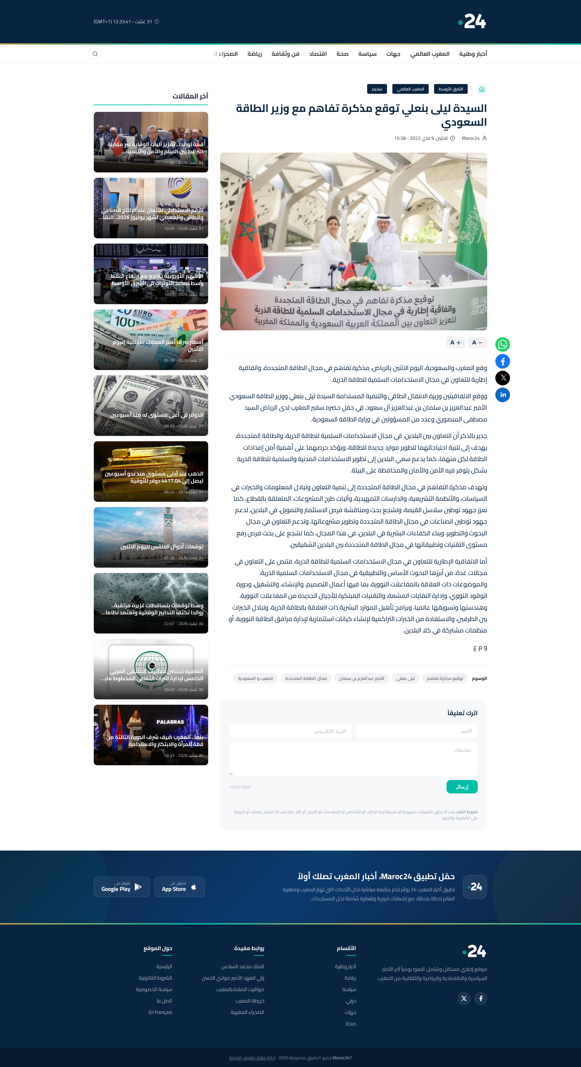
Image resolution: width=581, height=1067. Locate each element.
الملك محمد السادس (242, 966)
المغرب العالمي (430, 53)
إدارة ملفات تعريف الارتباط (252, 1058)
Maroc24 (471, 138)
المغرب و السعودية (255, 678)
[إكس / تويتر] (464, 998)
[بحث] (95, 53)
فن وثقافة (286, 53)
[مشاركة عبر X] (502, 378)
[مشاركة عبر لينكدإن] (502, 394)
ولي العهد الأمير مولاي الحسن (233, 978)
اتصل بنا (164, 1001)
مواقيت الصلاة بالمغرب (240, 989)
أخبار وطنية (473, 53)
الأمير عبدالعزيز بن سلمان (361, 678)
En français (160, 1012)
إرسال (462, 786)
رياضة (254, 53)
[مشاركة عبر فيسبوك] (502, 361)
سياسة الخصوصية (154, 989)
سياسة (367, 53)
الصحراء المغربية (217, 53)
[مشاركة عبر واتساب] (502, 344)
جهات (393, 53)
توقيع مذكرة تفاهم (445, 678)
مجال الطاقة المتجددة (306, 678)
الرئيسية (164, 966)
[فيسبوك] (480, 998)
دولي (351, 1001)
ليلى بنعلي (405, 678)
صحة (343, 53)
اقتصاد (318, 53)
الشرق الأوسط (451, 89)
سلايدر (377, 89)
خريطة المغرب (249, 1001)
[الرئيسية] (481, 89)
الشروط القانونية (155, 978)
